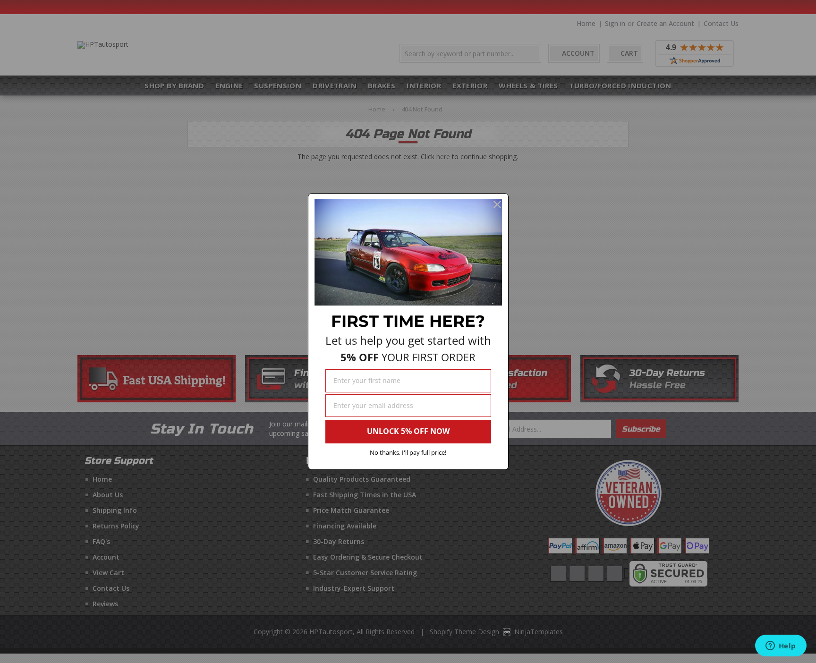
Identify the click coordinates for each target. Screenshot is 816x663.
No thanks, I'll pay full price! (408, 452)
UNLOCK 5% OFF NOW (408, 431)
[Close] (497, 204)
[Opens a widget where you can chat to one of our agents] (781, 646)
